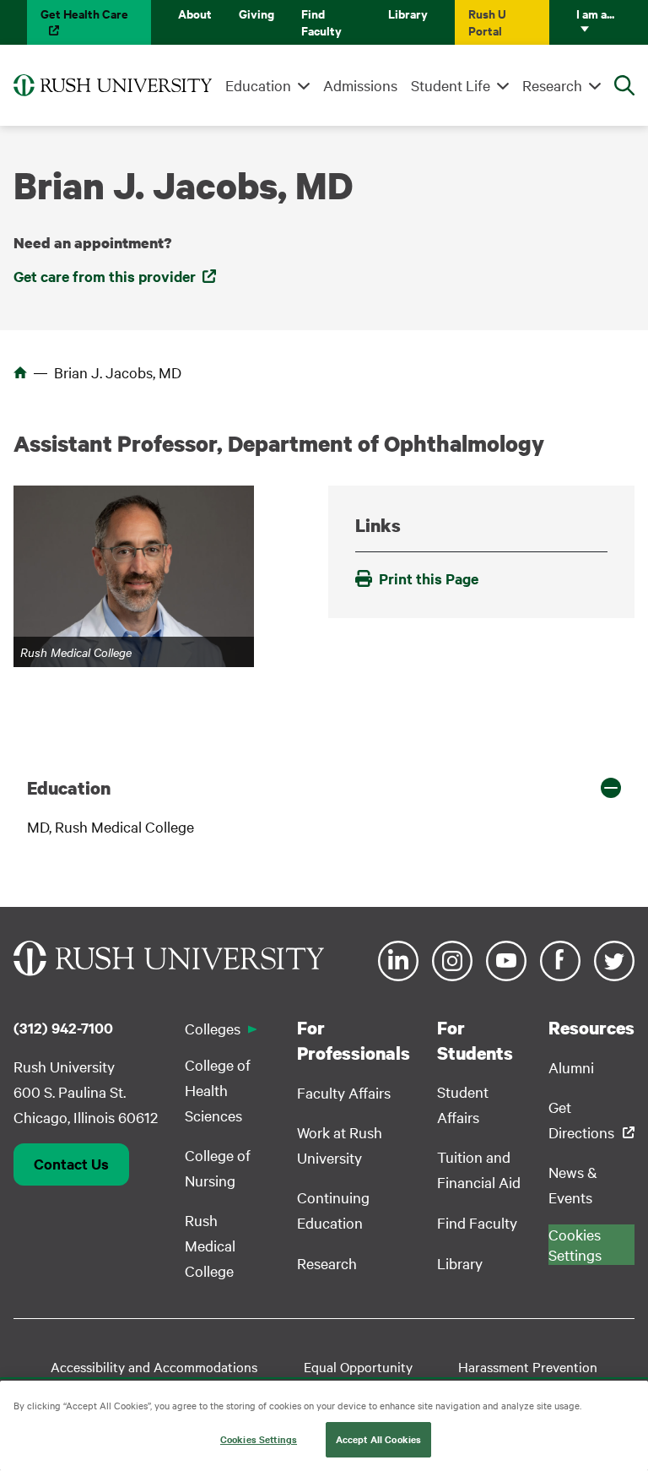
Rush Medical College (210, 1245)
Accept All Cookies (378, 1439)
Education (258, 85)
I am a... (595, 13)
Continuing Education (333, 1209)
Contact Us (71, 1163)
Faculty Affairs (344, 1092)
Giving (256, 13)
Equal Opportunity (358, 1366)
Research (552, 85)
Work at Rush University (339, 1144)
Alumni (571, 1067)
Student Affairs (463, 1104)
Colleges (212, 1028)
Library (408, 13)
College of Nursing (218, 1167)
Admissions (360, 85)
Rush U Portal (487, 21)
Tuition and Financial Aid (479, 1169)
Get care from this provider (105, 276)
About (195, 13)
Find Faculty (321, 21)
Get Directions (581, 1119)
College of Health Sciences (218, 1090)
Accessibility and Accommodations (154, 1366)
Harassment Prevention (527, 1366)
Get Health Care (84, 13)
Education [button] (69, 788)
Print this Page (428, 578)
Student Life (450, 85)
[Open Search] (624, 85)
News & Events (572, 1184)
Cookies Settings (258, 1439)
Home (20, 372)
